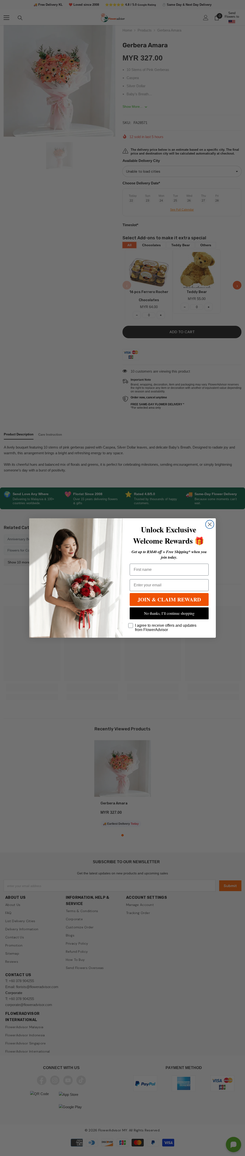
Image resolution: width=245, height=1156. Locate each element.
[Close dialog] (210, 524)
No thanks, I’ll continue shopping (169, 613)
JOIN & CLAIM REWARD (169, 599)
